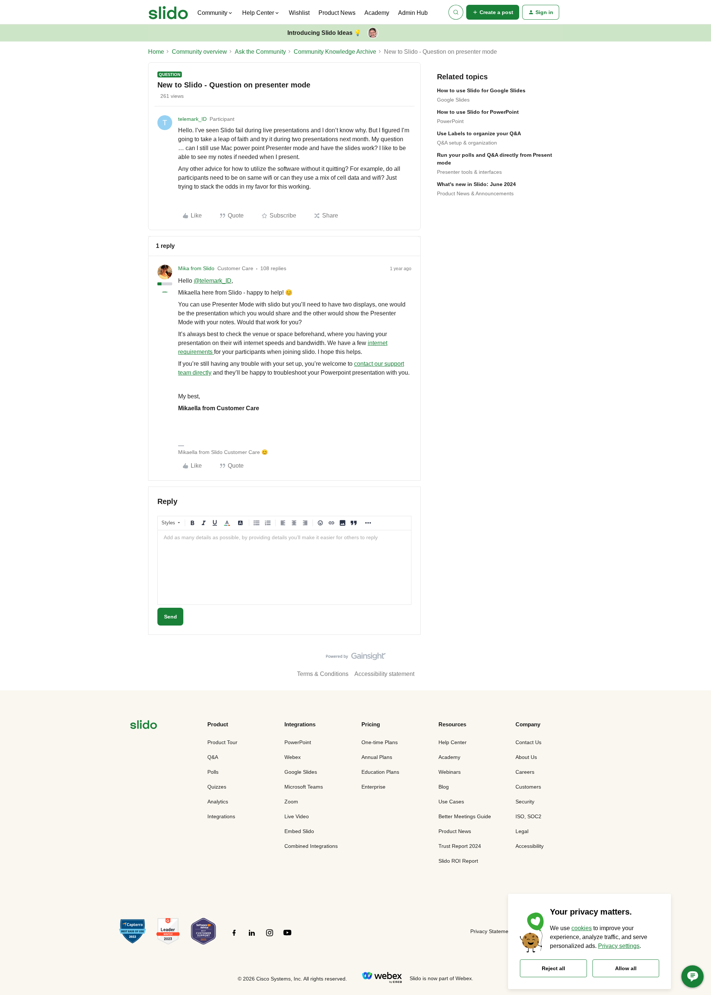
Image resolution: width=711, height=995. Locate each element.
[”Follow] (234, 936)
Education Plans (380, 772)
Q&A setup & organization (467, 143)
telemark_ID (192, 119)
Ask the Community (260, 52)
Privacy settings (619, 946)
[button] (492, 12)
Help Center (452, 742)
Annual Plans (376, 757)
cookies (581, 928)
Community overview (199, 52)
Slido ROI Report (458, 861)
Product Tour (222, 742)
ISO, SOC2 (528, 816)
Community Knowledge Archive (335, 52)
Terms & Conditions (322, 674)
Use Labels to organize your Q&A (479, 133)
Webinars (449, 772)
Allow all (626, 968)
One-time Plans (379, 742)
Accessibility (529, 846)
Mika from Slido (196, 268)
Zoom (291, 802)
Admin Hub (413, 13)
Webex (292, 757)
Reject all (553, 968)
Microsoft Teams (303, 787)
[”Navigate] (143, 726)
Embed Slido (299, 831)
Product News (337, 13)
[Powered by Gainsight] (355, 658)
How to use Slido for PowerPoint (478, 112)
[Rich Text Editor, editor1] (284, 567)
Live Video (296, 816)
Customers (528, 787)
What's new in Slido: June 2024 (476, 184)
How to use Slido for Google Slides (481, 90)
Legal (521, 831)
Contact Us (528, 742)
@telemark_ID (212, 281)
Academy (376, 13)
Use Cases (451, 802)
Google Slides (453, 100)
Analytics (217, 802)
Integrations (221, 816)
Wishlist (299, 13)
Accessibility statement (384, 674)
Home (156, 52)
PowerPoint (450, 121)
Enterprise (373, 787)
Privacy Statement (491, 931)
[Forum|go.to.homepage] (168, 12)
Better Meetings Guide (464, 816)
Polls (212, 772)
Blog (443, 787)
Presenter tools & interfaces (469, 172)
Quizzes (216, 787)
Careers (524, 772)
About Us (526, 757)
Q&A (212, 757)
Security (524, 802)
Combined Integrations (311, 846)
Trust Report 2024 (459, 846)
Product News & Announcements (475, 193)
